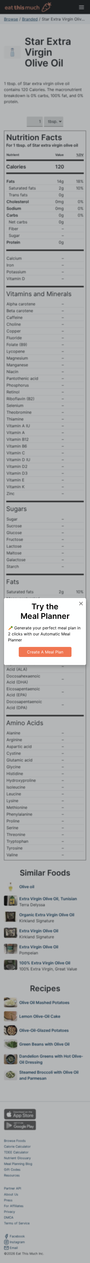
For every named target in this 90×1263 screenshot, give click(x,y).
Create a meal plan (45, 651)
